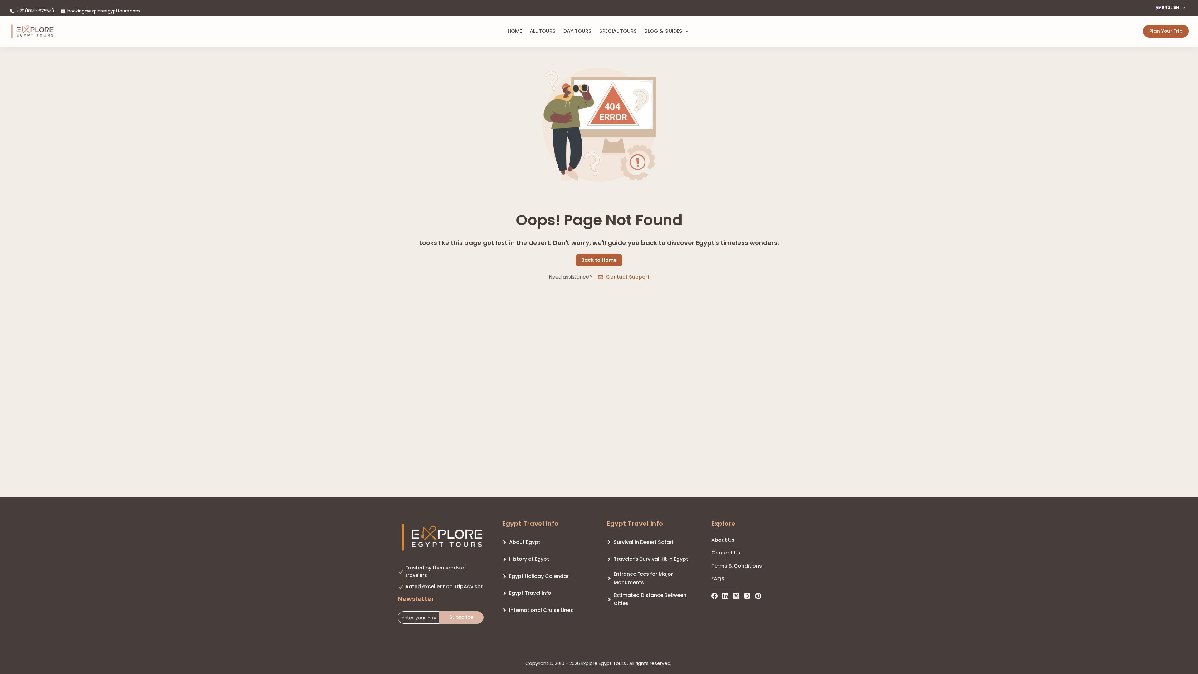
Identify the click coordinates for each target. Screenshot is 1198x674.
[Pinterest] (758, 596)
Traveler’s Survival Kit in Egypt (651, 559)
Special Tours (618, 31)
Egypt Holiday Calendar (539, 576)
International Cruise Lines (541, 610)
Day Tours (577, 31)
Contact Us (725, 552)
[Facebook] (714, 596)
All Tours (543, 31)
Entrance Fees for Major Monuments (643, 578)
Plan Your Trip (1165, 31)
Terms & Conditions (736, 565)
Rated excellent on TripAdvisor (444, 586)
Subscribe (461, 617)
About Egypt (524, 542)
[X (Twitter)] (736, 596)
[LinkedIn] (725, 596)
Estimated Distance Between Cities (650, 599)
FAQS (717, 578)
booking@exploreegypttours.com (103, 11)
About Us (722, 540)
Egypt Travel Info (530, 593)
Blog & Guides (663, 31)
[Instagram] (747, 596)
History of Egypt (529, 559)
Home (515, 31)
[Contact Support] (600, 277)
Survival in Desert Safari (643, 542)
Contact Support (628, 277)
